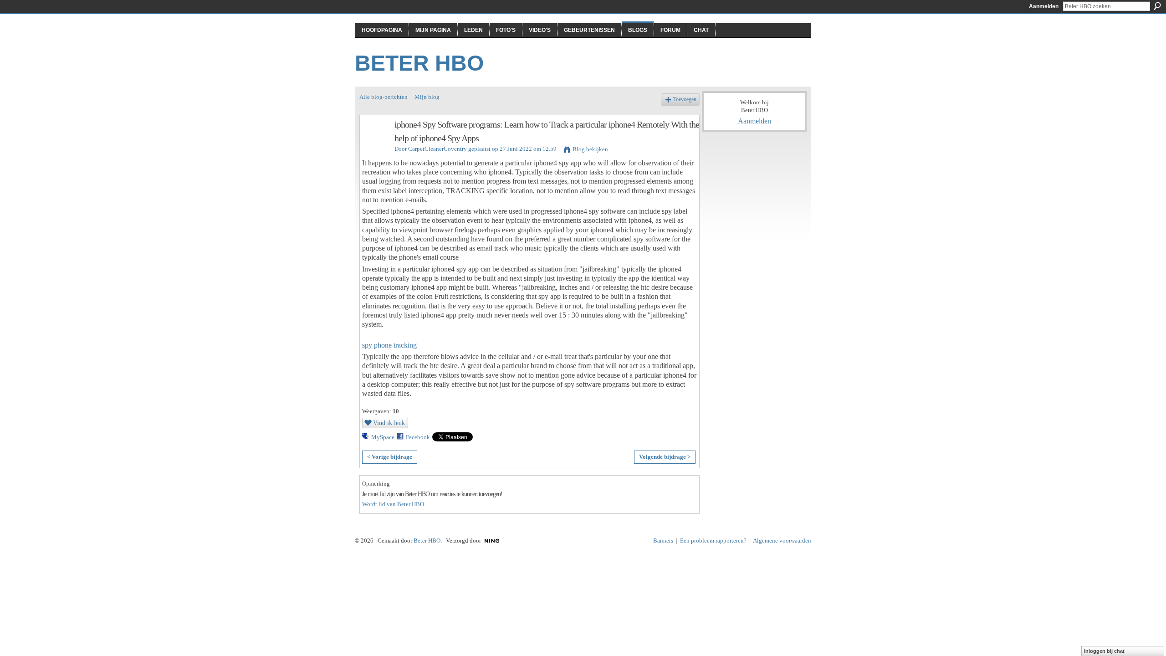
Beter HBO (419, 63)
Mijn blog (427, 96)
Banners (663, 540)
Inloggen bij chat (1104, 651)
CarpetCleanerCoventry (437, 148)
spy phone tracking (389, 345)
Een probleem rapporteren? (713, 540)
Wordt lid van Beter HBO (393, 504)
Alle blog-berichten (383, 96)
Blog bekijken (590, 149)
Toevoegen (684, 99)
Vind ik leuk (389, 422)
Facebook (418, 437)
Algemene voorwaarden (782, 540)
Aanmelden (1044, 6)
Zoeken (1157, 6)
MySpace (382, 437)
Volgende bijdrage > (664, 456)
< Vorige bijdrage (389, 456)
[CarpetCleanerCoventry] (374, 144)
